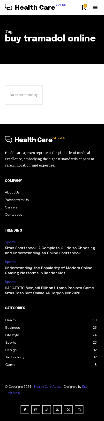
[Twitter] (68, 409)
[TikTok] (46, 409)
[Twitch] (57, 409)
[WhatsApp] (79, 409)
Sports (10, 242)
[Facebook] (25, 409)
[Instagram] (35, 409)
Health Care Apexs (47, 387)
